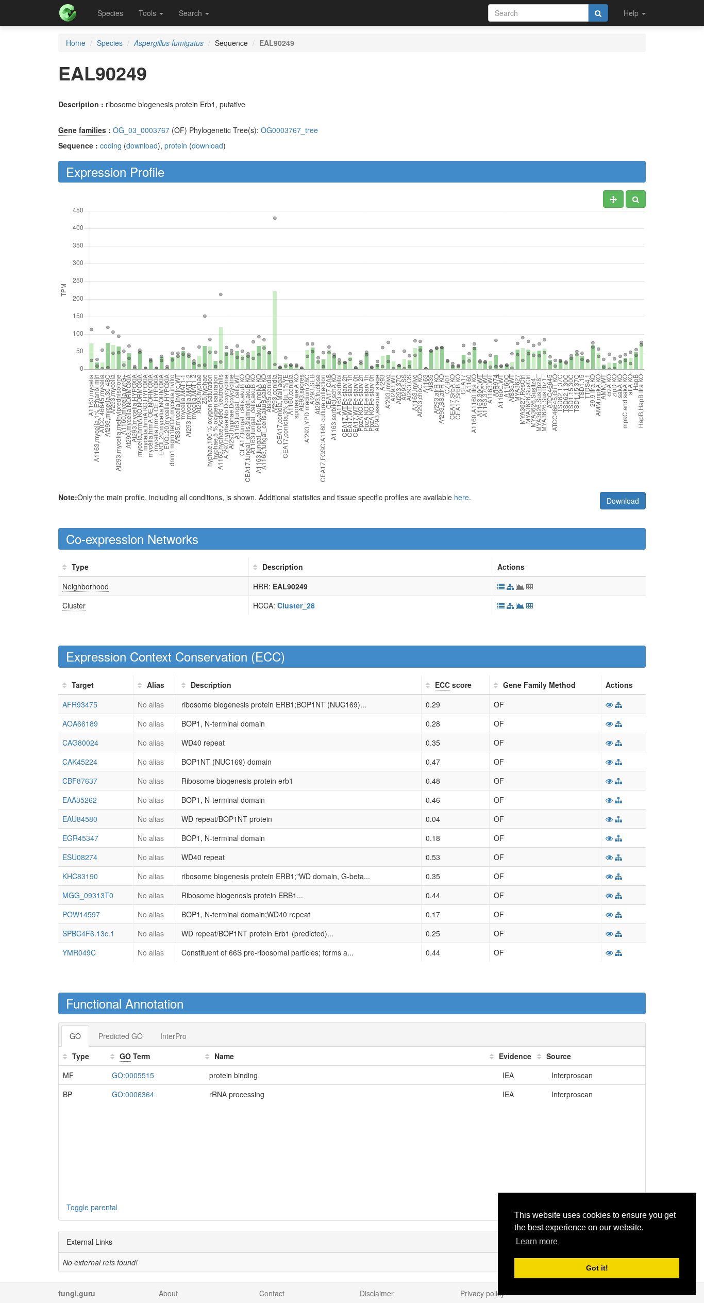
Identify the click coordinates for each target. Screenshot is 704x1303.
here (461, 497)
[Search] (598, 13)
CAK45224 (79, 761)
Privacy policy (482, 1293)
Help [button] (632, 13)
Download (623, 501)
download (142, 145)
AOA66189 (80, 723)
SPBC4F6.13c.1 (88, 933)
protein (175, 145)
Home (76, 43)
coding (111, 145)
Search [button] (191, 13)
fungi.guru (76, 1293)
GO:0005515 (133, 1075)
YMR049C (79, 952)
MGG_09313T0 (87, 895)
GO (75, 1036)
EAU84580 (79, 819)
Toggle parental (92, 1207)
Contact (271, 1293)
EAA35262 (79, 800)
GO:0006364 (133, 1094)
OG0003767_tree (289, 130)
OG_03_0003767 (141, 130)
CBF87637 (79, 781)
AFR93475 (79, 704)
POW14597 (81, 914)
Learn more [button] (537, 1241)
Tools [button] (148, 13)
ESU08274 (79, 857)
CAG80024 (80, 742)
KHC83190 (80, 876)
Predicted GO (120, 1036)
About (168, 1293)
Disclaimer (377, 1293)
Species (110, 13)
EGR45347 (80, 838)
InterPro (173, 1036)
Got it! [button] (597, 1268)
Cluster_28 (296, 605)
